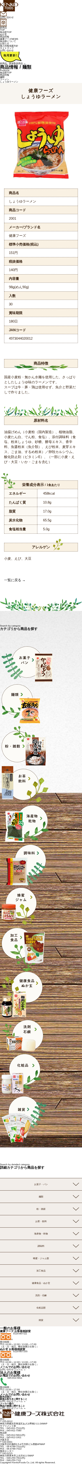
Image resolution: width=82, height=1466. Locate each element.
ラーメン (4, 79)
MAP (44, 1423)
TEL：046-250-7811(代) (12, 1458)
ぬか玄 (3, 34)
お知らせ (4, 43)
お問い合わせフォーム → (13, 1369)
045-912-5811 (15, 1378)
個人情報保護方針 (9, 46)
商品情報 (4, 36)
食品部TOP (6, 32)
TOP (2, 30)
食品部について (8, 41)
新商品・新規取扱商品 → (13, 63)
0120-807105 (20, 1351)
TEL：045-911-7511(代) (12, 1428)
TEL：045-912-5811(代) (12, 1435)
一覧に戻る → (15, 580)
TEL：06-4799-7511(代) (12, 1446)
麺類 (2, 77)
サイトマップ (7, 48)
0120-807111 (20, 1333)
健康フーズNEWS (9, 39)
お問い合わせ (7, 50)
